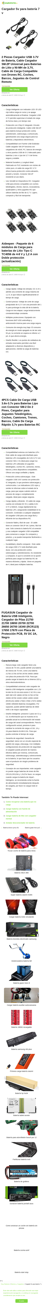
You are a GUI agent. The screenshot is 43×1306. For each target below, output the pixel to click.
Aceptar (21, 1301)
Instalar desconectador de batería (20, 823)
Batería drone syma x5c (11, 827)
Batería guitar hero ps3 (32, 827)
